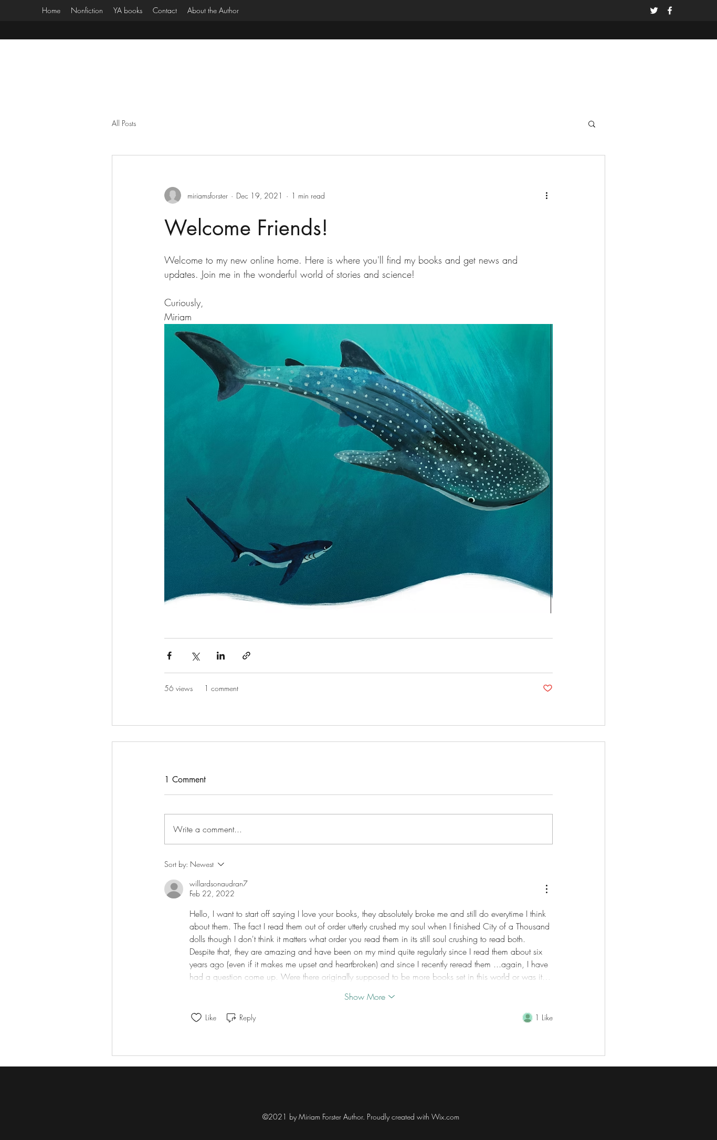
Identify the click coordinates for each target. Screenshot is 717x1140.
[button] (592, 123)
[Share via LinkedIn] (221, 656)
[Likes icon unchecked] (196, 1017)
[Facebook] (670, 10)
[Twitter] (654, 10)
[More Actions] (546, 889)
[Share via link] (246, 656)
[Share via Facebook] (169, 656)
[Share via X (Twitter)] (195, 656)
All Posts (124, 123)
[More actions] (546, 195)
